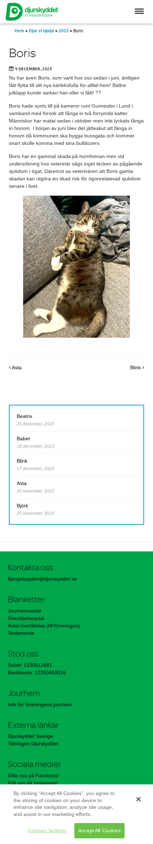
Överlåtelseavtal (26, 618)
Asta (16, 367)
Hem (19, 30)
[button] (139, 11)
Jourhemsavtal (24, 611)
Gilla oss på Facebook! (33, 775)
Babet (23, 438)
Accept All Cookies (99, 830)
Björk (22, 505)
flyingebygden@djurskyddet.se (42, 579)
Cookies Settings (47, 830)
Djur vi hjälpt (41, 30)
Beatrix (24, 416)
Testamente (21, 633)
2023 (64, 30)
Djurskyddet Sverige (30, 736)
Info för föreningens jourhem (40, 704)
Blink (136, 367)
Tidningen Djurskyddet (33, 743)
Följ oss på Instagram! (33, 783)
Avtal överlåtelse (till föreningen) (44, 625)
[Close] (138, 799)
